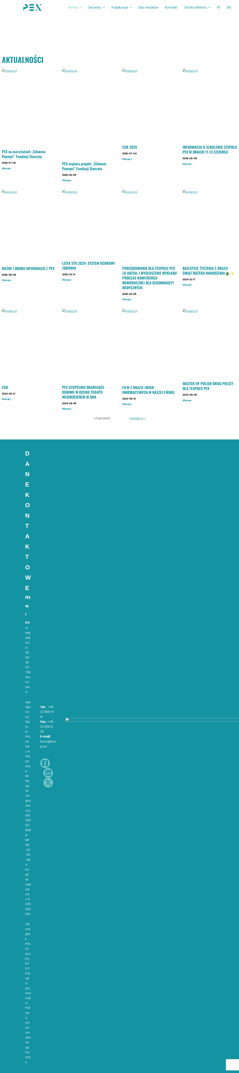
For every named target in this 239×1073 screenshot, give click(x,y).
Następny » (137, 418)
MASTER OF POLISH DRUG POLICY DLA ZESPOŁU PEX (208, 386)
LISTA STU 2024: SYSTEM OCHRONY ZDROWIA (88, 265)
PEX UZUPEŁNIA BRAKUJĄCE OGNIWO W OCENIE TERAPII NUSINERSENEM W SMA (83, 392)
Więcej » (6, 168)
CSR (5, 387)
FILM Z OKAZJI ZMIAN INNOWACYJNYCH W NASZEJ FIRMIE (148, 390)
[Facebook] (45, 763)
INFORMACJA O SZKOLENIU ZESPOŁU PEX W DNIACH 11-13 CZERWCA (210, 149)
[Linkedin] (48, 773)
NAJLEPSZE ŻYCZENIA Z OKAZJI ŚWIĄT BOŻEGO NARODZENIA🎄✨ (208, 270)
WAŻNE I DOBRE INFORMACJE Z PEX (28, 268)
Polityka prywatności (28, 988)
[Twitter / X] (48, 782)
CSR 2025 (129, 147)
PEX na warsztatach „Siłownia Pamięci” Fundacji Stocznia (23, 154)
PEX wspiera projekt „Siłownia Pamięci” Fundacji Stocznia (84, 166)
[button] (80, 7)
